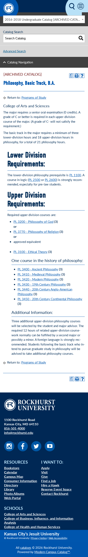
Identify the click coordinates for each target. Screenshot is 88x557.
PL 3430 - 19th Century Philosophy (42, 284)
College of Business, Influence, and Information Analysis (38, 520)
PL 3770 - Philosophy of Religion (36, 231)
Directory (11, 485)
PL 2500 (34, 179)
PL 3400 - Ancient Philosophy (38, 269)
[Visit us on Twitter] (36, 450)
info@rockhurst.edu (18, 432)
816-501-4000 (14, 428)
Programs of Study (33, 97)
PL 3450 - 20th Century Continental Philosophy (50, 299)
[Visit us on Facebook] (23, 450)
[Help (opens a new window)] (82, 75)
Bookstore (11, 468)
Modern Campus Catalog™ (52, 552)
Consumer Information (20, 480)
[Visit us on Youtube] (50, 450)
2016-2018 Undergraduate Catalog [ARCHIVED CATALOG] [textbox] (45, 19)
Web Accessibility (58, 538)
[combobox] (44, 19)
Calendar (10, 472)
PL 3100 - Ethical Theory (30, 251)
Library (9, 489)
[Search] (81, 38)
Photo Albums (14, 493)
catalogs (25, 547)
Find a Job (48, 480)
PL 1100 (75, 175)
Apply (45, 468)
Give (44, 476)
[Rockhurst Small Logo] (9, 15)
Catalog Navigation (20, 62)
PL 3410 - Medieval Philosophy (39, 274)
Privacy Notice (39, 538)
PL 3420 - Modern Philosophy (38, 279)
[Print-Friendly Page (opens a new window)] (76, 75)
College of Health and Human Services (32, 526)
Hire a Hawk (50, 485)
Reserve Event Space (56, 489)
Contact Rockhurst (54, 493)
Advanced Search (14, 51)
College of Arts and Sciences (25, 514)
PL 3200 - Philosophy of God (33, 221)
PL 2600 (50, 179)
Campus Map (13, 476)
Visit (44, 472)
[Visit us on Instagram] (9, 450)
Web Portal (12, 497)
